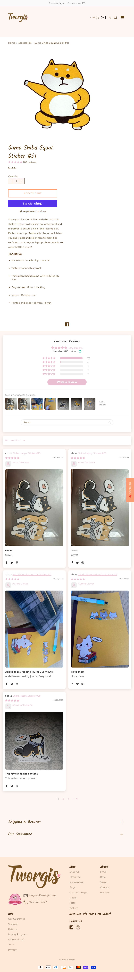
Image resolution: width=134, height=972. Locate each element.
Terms (11, 944)
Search (104, 882)
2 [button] (63, 798)
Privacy (12, 949)
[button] (15, 162)
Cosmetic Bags (78, 892)
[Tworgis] (18, 17)
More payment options (33, 211)
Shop (72, 867)
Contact (104, 887)
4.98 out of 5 (75, 347)
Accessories (25, 42)
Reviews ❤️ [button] (130, 490)
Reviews (104, 892)
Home (11, 42)
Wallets (73, 908)
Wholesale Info (16, 939)
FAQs (103, 871)
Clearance (75, 876)
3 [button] (68, 798)
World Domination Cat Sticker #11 (32, 574)
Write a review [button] (67, 382)
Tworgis (71, 959)
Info (10, 914)
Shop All (74, 871)
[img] (12, 457)
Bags (72, 887)
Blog (103, 876)
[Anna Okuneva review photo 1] (34, 507)
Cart (94, 17)
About (104, 867)
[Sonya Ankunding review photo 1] (34, 741)
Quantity (13, 176)
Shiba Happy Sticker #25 (27, 453)
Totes (72, 902)
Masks (72, 897)
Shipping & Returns (24, 822)
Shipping (13, 924)
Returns (12, 929)
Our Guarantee (20, 834)
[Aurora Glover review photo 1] (34, 629)
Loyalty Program (17, 934)
